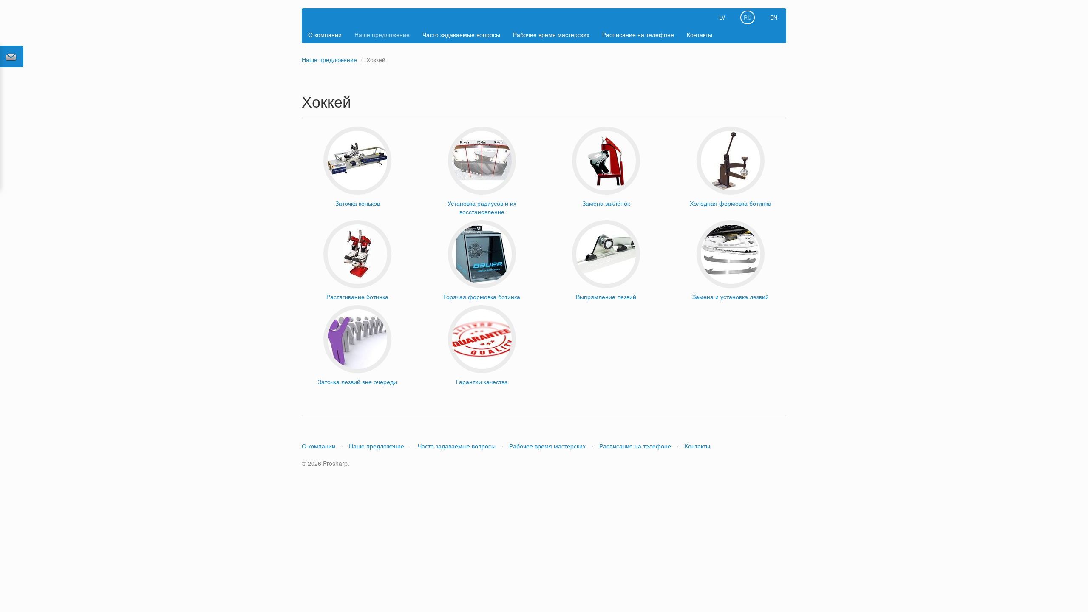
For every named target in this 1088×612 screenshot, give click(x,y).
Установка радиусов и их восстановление (482, 207)
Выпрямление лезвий (606, 296)
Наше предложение (382, 34)
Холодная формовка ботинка (730, 203)
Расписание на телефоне (638, 34)
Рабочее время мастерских (551, 34)
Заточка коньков (357, 203)
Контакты (699, 34)
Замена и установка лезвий (730, 296)
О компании (325, 34)
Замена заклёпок (606, 203)
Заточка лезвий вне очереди (357, 381)
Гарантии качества (482, 381)
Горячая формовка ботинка (481, 296)
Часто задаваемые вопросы (461, 34)
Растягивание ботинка (357, 296)
